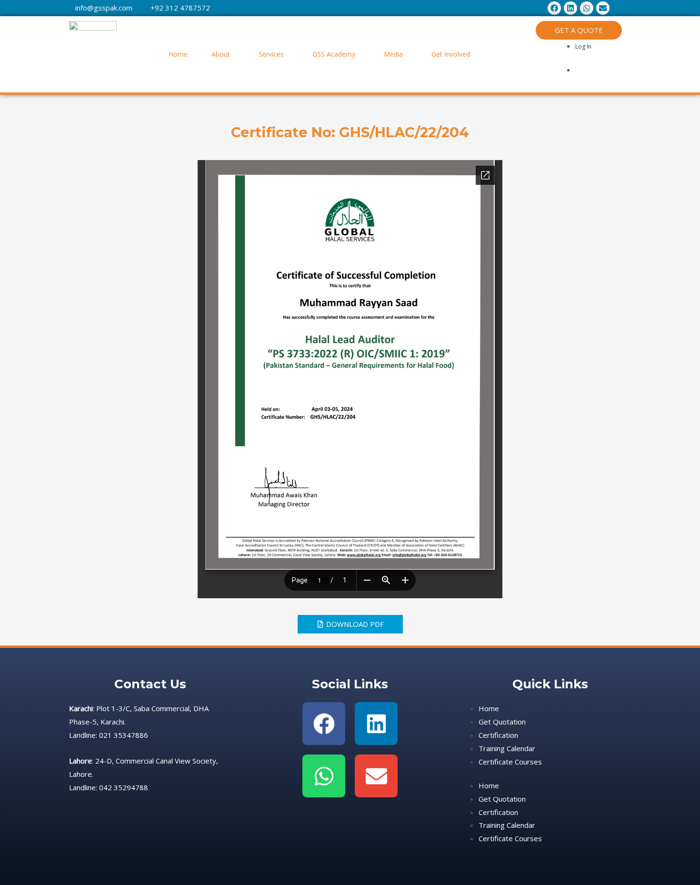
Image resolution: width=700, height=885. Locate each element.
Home (178, 54)
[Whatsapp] (323, 775)
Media (393, 54)
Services (271, 54)
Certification (498, 735)
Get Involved (450, 54)
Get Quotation (502, 721)
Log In (583, 46)
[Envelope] (376, 775)
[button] (223, 54)
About (220, 54)
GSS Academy (333, 54)
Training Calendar (507, 748)
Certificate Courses (510, 761)
